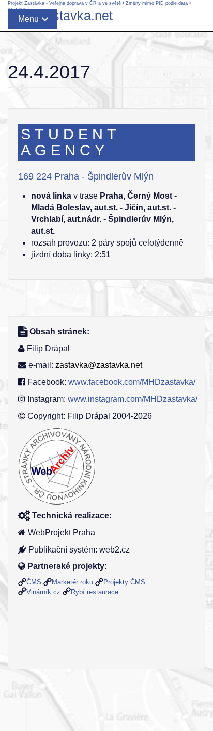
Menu (28, 18)
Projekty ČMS (124, 582)
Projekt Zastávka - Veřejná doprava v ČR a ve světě (64, 3)
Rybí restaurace (94, 592)
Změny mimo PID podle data (157, 3)
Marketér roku (72, 582)
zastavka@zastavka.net (98, 365)
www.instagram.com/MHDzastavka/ (132, 399)
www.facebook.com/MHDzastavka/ (131, 382)
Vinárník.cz (43, 592)
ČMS (33, 582)
